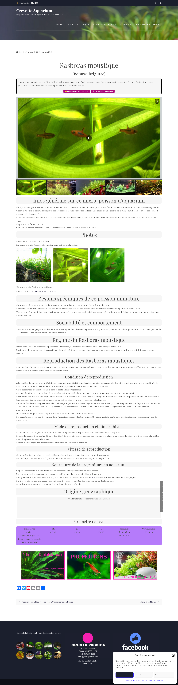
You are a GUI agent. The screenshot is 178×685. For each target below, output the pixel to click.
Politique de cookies (133, 680)
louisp (30, 52)
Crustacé (124, 24)
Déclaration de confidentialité (152, 680)
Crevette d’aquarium (103, 24)
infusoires (95, 477)
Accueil (59, 24)
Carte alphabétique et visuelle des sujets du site (39, 633)
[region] (89, 146)
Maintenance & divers (146, 24)
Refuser (143, 675)
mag (20, 52)
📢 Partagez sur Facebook (102, 91)
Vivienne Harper (39, 291)
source (53, 291)
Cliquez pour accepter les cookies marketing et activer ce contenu (162, 496)
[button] (173, 655)
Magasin (72, 24)
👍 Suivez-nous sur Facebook (77, 91)
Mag (84, 24)
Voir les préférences (164, 675)
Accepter (124, 675)
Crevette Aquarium (34, 10)
